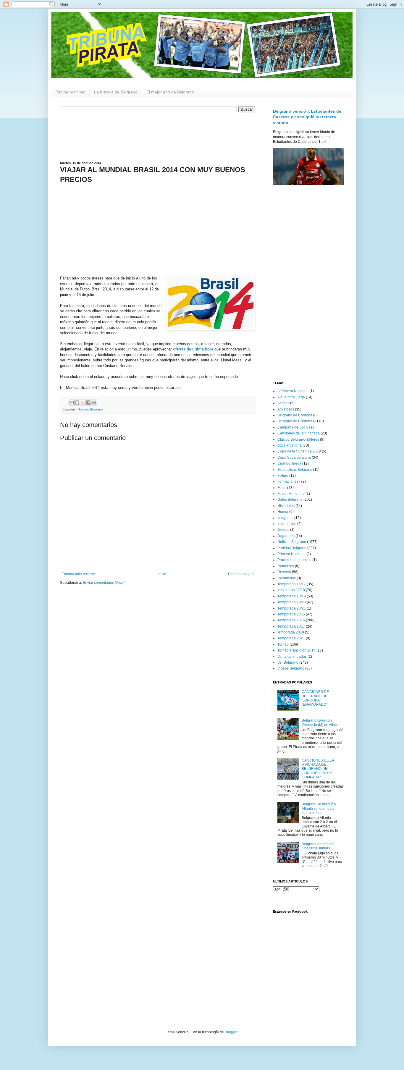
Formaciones (287, 481)
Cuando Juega (289, 463)
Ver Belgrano (287, 662)
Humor (282, 512)
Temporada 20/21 (291, 608)
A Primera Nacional (292, 391)
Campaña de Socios (293, 427)
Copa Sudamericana (294, 457)
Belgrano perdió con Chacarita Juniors (318, 846)
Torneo (283, 644)
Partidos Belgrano (291, 548)
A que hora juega (291, 397)
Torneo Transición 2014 (296, 650)
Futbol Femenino (291, 494)
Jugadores (286, 536)
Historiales (286, 506)
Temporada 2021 (291, 638)
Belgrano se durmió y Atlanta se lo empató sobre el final (319, 808)
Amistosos (285, 409)
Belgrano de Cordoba (294, 415)
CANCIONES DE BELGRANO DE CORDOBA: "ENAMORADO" (315, 698)
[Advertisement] (157, 136)
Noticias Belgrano (90, 409)
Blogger (231, 1032)
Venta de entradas (292, 656)
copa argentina (289, 445)
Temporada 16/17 (291, 584)
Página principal (70, 92)
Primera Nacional (291, 554)
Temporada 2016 (291, 620)
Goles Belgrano (290, 499)
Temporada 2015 (291, 614)
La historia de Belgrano (116, 92)
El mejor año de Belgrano (170, 92)
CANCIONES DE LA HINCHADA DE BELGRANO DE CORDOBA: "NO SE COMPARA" (318, 769)
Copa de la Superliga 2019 (299, 451)
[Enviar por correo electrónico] (72, 402)
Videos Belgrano (290, 668)
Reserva (284, 572)
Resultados (286, 578)
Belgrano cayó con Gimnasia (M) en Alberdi (321, 722)
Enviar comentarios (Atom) (104, 583)
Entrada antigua (241, 574)
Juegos (283, 530)
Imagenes (285, 518)
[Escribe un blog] (77, 402)
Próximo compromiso (294, 560)
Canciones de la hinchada (298, 433)
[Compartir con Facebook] (88, 402)
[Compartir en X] (83, 402)
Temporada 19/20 (291, 602)
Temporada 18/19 (291, 596)
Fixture (282, 475)
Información (286, 524)
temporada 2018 (290, 632)
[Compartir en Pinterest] (94, 402)
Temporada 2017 (291, 626)
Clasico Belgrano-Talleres (298, 439)
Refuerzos (285, 566)
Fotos (281, 488)
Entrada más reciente (79, 574)
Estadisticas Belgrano (294, 470)
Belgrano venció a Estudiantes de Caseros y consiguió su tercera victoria (307, 117)
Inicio (162, 574)
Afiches (283, 403)
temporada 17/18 (291, 590)
